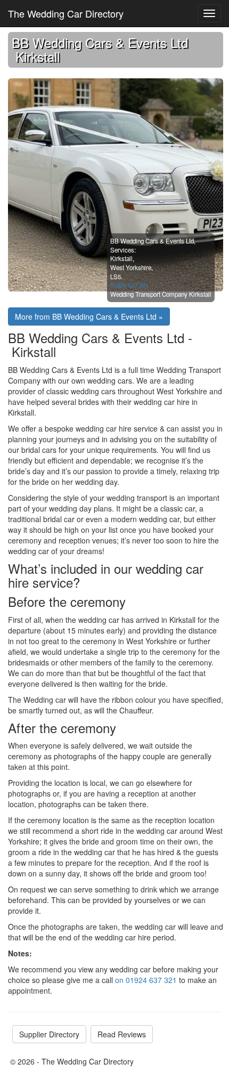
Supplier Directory (49, 1034)
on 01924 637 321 (146, 979)
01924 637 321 (129, 285)
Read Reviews (121, 1034)
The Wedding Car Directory (66, 13)
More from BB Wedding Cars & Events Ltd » (89, 316)
